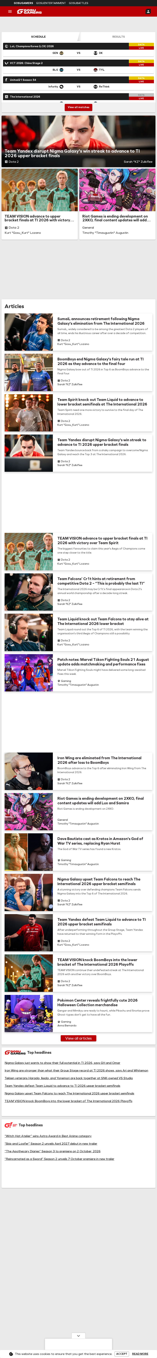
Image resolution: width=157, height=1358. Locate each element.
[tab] (38, 36)
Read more (140, 1354)
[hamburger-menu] (10, 11)
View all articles (78, 1038)
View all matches (78, 107)
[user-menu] (148, 11)
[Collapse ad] (78, 1336)
